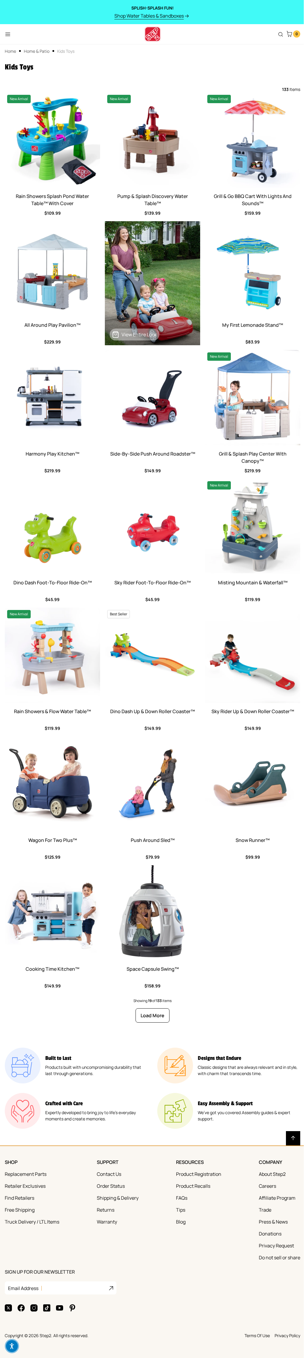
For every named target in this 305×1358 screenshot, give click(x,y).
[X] (8, 1307)
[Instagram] (34, 1307)
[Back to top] (293, 1138)
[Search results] (281, 34)
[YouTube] (59, 1307)
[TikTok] (46, 1307)
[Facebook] (21, 1307)
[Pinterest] (72, 1307)
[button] (12, 1346)
